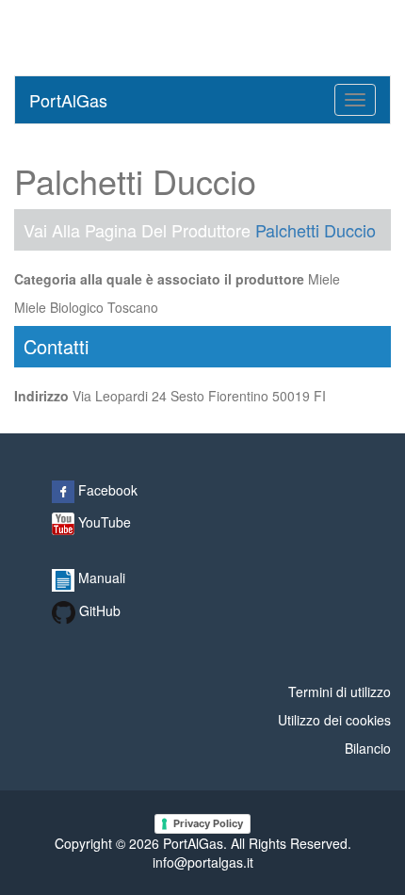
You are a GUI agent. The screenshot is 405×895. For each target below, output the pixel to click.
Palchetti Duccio (315, 230)
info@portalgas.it (203, 862)
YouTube (102, 522)
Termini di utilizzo (339, 691)
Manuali (99, 577)
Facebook (106, 489)
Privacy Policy (208, 823)
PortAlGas (68, 100)
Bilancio (368, 748)
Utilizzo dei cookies (334, 719)
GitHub (98, 610)
